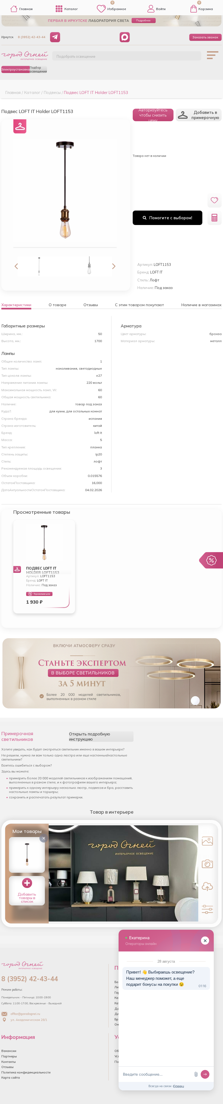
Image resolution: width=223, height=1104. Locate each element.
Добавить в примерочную (205, 115)
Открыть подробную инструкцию (89, 736)
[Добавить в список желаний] (214, 200)
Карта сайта (10, 1077)
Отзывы (7, 1067)
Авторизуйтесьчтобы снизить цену (153, 115)
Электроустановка (15, 69)
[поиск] (191, 58)
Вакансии (8, 1051)
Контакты (8, 1062)
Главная (26, 9)
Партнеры (9, 1056)
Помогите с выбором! (170, 217)
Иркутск (7, 37)
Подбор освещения (38, 69)
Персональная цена (42, 594)
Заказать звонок (205, 37)
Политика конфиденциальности (26, 1072)
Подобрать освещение (76, 56)
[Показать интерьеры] (207, 841)
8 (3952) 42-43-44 (31, 37)
